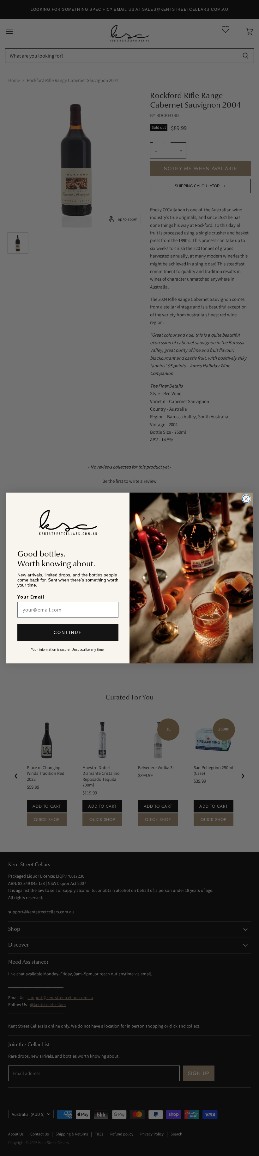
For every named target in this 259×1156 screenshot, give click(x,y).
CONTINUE (68, 632)
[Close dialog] (246, 499)
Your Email (30, 597)
